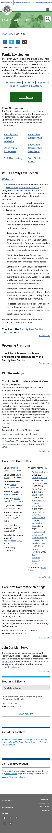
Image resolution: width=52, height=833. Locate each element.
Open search (48, 19)
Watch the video (10, 434)
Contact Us (49, 2)
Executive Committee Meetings (35, 148)
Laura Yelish (37, 495)
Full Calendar (26, 713)
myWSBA (16, 2)
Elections (37, 85)
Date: (4, 703)
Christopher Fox (39, 477)
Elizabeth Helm (39, 532)
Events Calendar (18, 633)
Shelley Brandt (39, 500)
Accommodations (44, 803)
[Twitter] (16, 818)
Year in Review (18, 85)
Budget (29, 82)
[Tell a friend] (24, 42)
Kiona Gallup (38, 506)
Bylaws (42, 82)
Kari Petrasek (10, 541)
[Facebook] (4, 818)
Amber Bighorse (40, 472)
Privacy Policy (44, 807)
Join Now (26, 97)
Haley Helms (38, 512)
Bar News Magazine (8, 807)
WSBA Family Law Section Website (22, 187)
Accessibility (45, 799)
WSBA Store (21, 2)
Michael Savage (39, 537)
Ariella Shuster (39, 543)
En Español (44, 2)
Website (7, 179)
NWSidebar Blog (7, 801)
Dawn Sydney (38, 489)
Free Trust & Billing (36, 2)
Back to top (44, 335)
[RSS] (10, 823)
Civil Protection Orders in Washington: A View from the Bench (22, 697)
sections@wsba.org (13, 667)
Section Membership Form (13, 777)
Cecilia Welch (38, 517)
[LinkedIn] (10, 818)
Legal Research (28, 2)
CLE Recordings (13, 158)
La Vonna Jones (39, 483)
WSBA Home (7, 34)
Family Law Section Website (11, 138)
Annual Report (12, 82)
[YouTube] (4, 823)
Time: (4, 707)
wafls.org (6, 206)
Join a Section (11, 774)
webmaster (7, 661)
